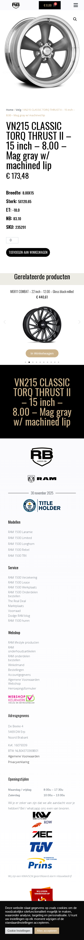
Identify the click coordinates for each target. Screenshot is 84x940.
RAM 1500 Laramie (20, 532)
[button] (75, 19)
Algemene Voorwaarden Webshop (24, 681)
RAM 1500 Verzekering (22, 577)
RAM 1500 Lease (19, 582)
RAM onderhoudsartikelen (22, 649)
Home (9, 110)
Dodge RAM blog (19, 616)
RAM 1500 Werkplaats (22, 587)
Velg (18, 110)
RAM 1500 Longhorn (21, 544)
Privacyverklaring (18, 762)
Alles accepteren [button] (47, 930)
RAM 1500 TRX (17, 556)
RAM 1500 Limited (20, 538)
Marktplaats (16, 606)
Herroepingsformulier (22, 688)
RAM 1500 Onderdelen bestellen (23, 594)
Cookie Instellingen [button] (19, 930)
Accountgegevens (19, 675)
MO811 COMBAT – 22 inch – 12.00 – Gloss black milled (42, 291)
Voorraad (14, 611)
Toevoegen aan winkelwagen (28, 252)
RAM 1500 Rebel (18, 550)
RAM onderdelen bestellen (19, 658)
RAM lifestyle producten (23, 642)
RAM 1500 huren (19, 621)
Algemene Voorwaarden (24, 756)
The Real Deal (17, 601)
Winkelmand (16, 665)
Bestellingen (16, 670)
